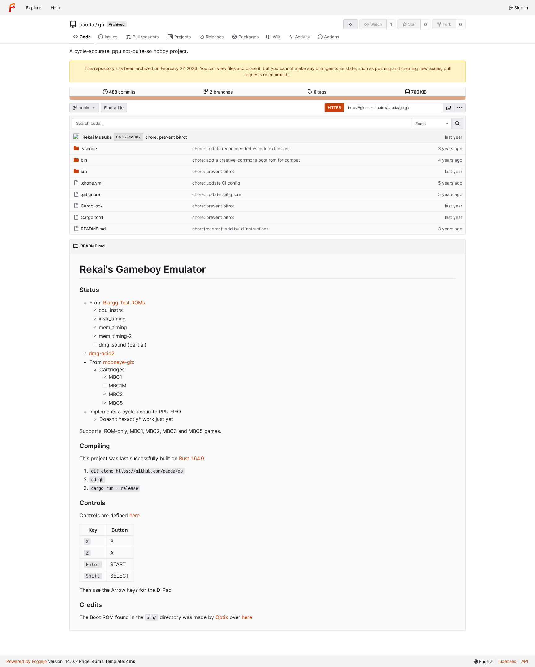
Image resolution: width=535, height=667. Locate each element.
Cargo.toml (92, 217)
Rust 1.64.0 (191, 458)
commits (122, 91)
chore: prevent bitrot (166, 137)
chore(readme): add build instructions (230, 228)
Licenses (507, 661)
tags (320, 91)
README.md (93, 228)
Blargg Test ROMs (124, 302)
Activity (302, 36)
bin (84, 160)
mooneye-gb (118, 362)
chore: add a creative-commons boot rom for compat (246, 160)
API (524, 661)
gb (101, 24)
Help (55, 7)
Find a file (114, 107)
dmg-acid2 (102, 353)
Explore (33, 7)
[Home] (11, 7)
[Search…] (457, 123)
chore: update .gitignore (216, 194)
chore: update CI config (216, 182)
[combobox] (431, 123)
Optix (221, 617)
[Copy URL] (448, 107)
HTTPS (334, 107)
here (134, 515)
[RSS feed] (350, 24)
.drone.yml (91, 182)
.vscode (89, 148)
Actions (331, 36)
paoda (86, 24)
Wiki (277, 36)
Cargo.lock (92, 205)
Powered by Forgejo (26, 661)
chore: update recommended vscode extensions (241, 148)
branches (221, 91)
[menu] (460, 107)
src (84, 171)
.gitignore (90, 194)
